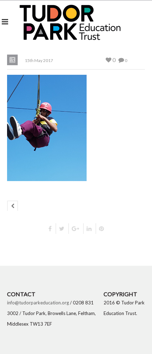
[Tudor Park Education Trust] (70, 21)
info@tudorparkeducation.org (38, 302)
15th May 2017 (39, 60)
